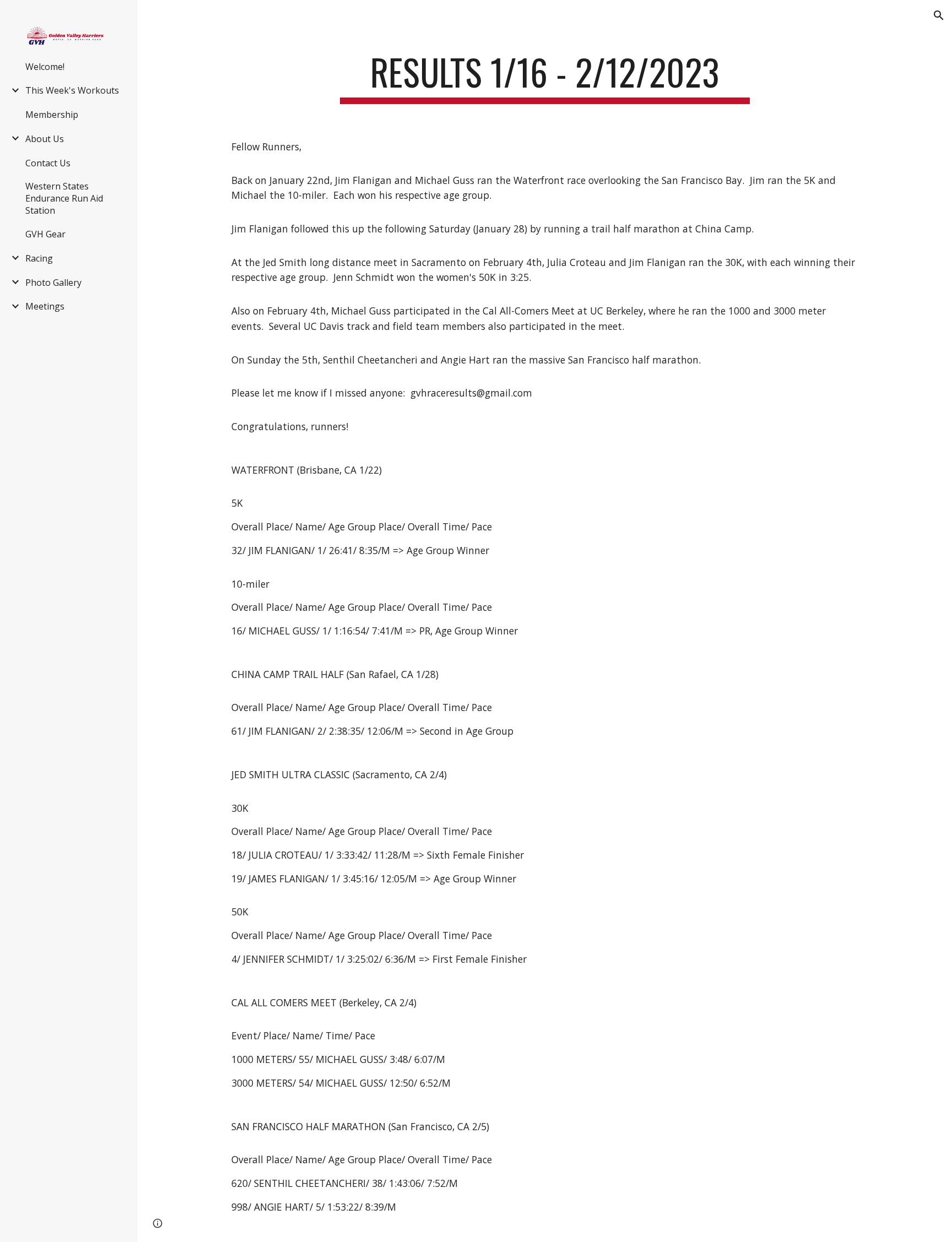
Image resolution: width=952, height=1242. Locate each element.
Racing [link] (39, 258)
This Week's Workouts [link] (72, 90)
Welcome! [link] (44, 67)
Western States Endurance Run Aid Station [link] (64, 198)
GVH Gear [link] (45, 234)
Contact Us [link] (48, 163)
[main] (545, 77)
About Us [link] (44, 139)
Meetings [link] (44, 306)
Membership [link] (51, 115)
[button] (939, 15)
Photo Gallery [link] (53, 282)
